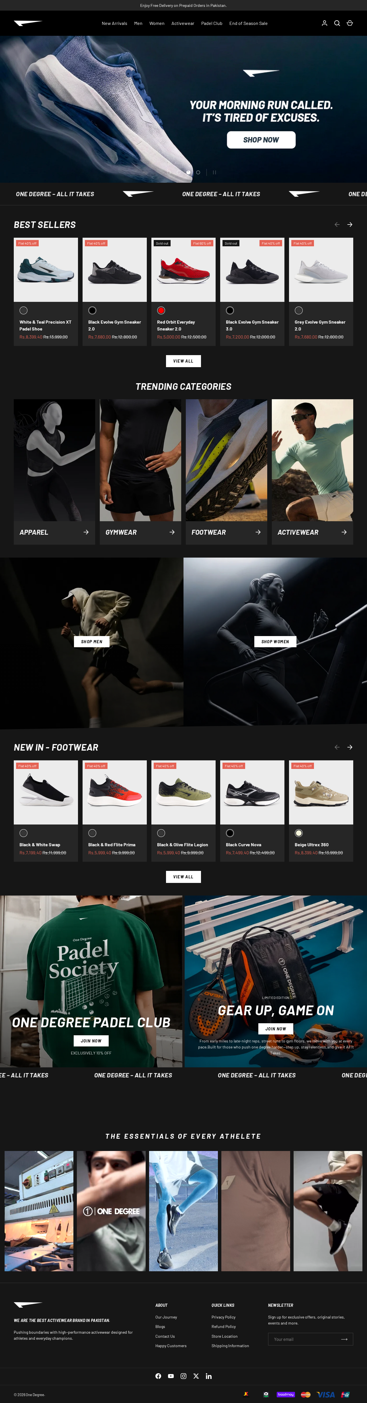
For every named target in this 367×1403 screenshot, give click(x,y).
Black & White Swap (39, 844)
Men (138, 23)
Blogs (160, 1326)
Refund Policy (224, 1326)
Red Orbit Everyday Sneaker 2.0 (176, 325)
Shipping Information (230, 1345)
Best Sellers (45, 224)
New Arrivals (114, 23)
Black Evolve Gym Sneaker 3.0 (252, 325)
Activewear (182, 23)
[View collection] (39, 1211)
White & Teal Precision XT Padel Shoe (45, 325)
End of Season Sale (248, 23)
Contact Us (165, 1336)
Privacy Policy (223, 1317)
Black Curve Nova (243, 844)
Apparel (33, 532)
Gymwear (121, 532)
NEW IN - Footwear (56, 746)
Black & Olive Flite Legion (182, 844)
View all (183, 361)
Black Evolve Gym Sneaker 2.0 (114, 325)
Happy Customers (171, 1345)
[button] (349, 23)
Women (157, 23)
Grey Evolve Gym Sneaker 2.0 (320, 325)
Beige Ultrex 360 (312, 844)
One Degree (35, 1395)
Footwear (209, 532)
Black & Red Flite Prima (111, 844)
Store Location (225, 1336)
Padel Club (211, 23)
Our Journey (166, 1317)
